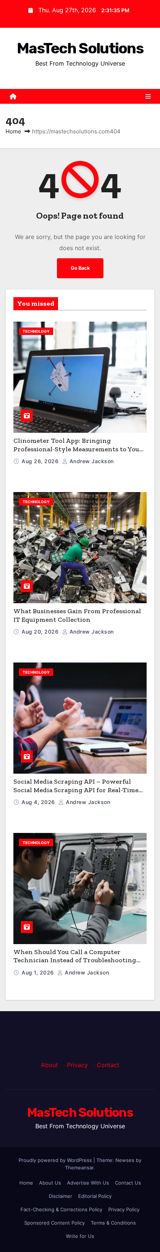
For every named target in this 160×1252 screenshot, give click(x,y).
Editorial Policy (95, 1196)
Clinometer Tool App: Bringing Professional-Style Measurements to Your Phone (78, 448)
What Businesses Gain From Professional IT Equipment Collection (77, 615)
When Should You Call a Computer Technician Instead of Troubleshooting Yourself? (74, 960)
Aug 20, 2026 (41, 631)
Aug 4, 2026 (39, 802)
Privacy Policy (124, 1209)
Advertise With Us (88, 1183)
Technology (36, 331)
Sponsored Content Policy (54, 1223)
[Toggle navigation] (148, 96)
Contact (108, 1065)
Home (13, 131)
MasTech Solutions (80, 48)
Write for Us (80, 1236)
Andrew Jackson (91, 461)
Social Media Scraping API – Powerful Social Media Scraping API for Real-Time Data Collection (75, 789)
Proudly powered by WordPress (56, 1160)
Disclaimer (60, 1196)
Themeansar (79, 1167)
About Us (50, 1183)
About (49, 1065)
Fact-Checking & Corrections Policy (61, 1209)
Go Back (80, 268)
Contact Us (128, 1183)
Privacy (77, 1065)
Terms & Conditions (113, 1223)
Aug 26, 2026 (41, 461)
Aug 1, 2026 (38, 972)
